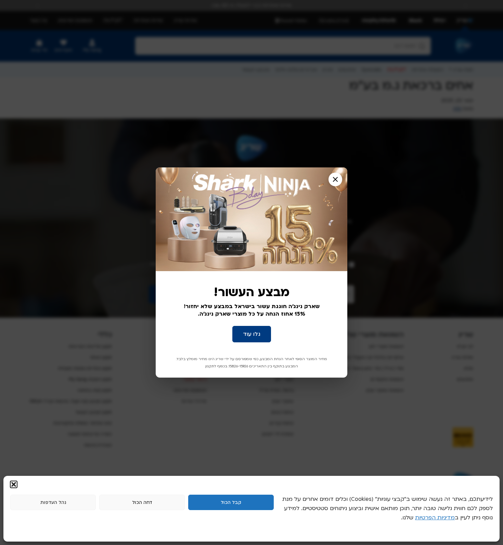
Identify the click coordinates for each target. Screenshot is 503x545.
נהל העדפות (53, 502)
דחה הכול (142, 502)
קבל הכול (231, 502)
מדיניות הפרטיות (435, 517)
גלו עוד (251, 334)
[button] (13, 484)
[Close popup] (335, 179)
